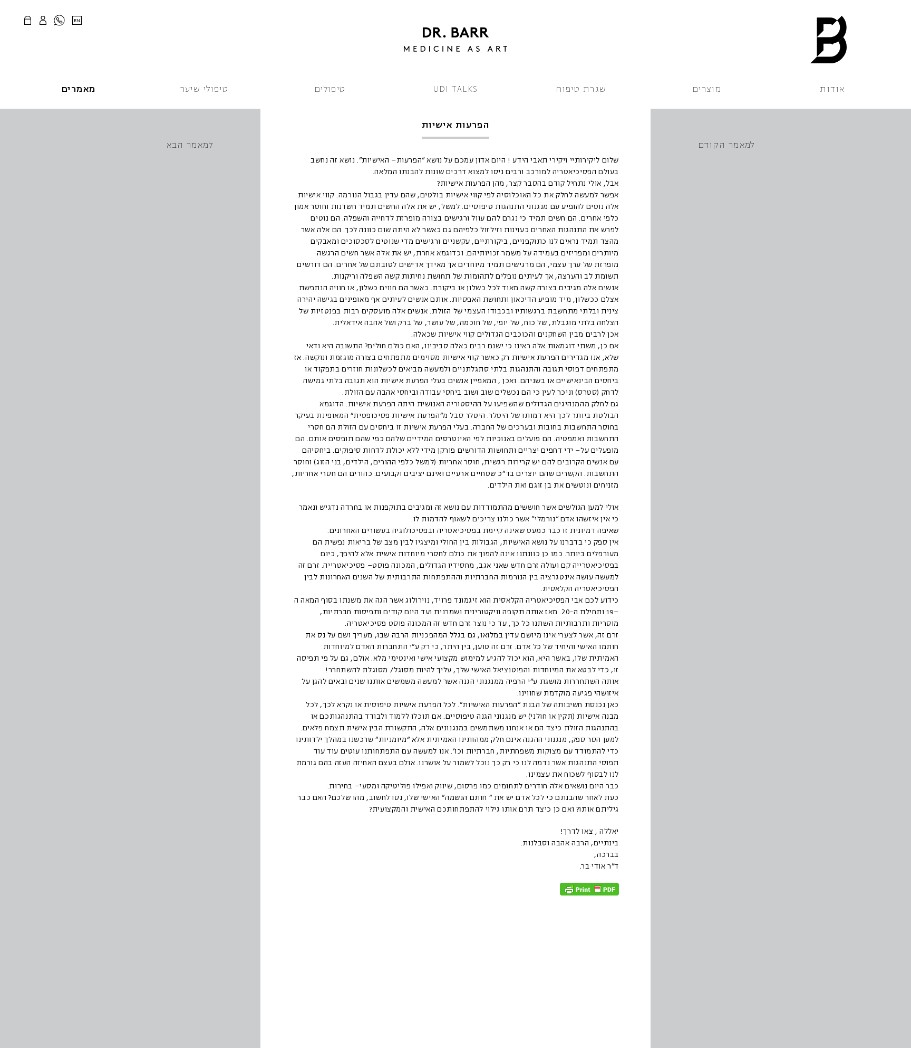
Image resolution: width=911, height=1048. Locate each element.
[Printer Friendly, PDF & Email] (589, 889)
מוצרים (707, 89)
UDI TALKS (455, 89)
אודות (832, 89)
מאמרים (79, 89)
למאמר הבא (190, 145)
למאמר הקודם (726, 145)
